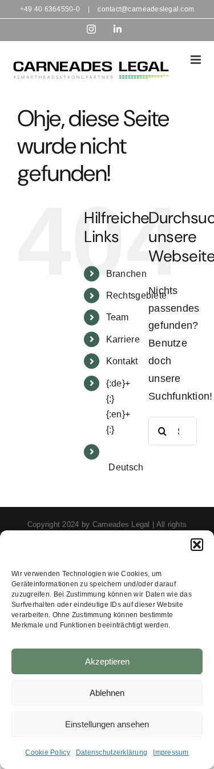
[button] (197, 544)
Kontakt (122, 361)
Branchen (126, 274)
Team (117, 317)
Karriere (123, 339)
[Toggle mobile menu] (197, 60)
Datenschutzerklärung (111, 752)
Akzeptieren (107, 661)
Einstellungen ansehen (107, 724)
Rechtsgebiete (136, 295)
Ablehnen (107, 693)
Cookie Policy (47, 752)
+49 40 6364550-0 (50, 9)
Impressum (170, 752)
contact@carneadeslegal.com (146, 9)
